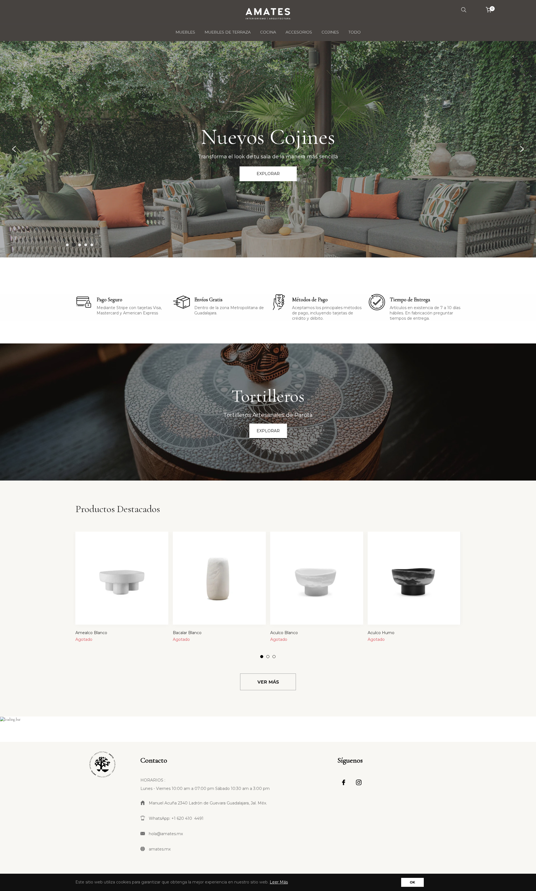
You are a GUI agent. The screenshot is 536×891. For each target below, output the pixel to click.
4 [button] (85, 244)
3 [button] (80, 245)
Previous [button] (14, 149)
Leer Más (279, 882)
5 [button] (91, 244)
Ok (412, 882)
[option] (268, 149)
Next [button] (522, 149)
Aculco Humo (381, 632)
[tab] (454, 505)
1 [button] (67, 244)
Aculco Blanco (284, 632)
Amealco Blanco (91, 632)
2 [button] (73, 244)
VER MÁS (268, 682)
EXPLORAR (268, 430)
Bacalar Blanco (187, 632)
